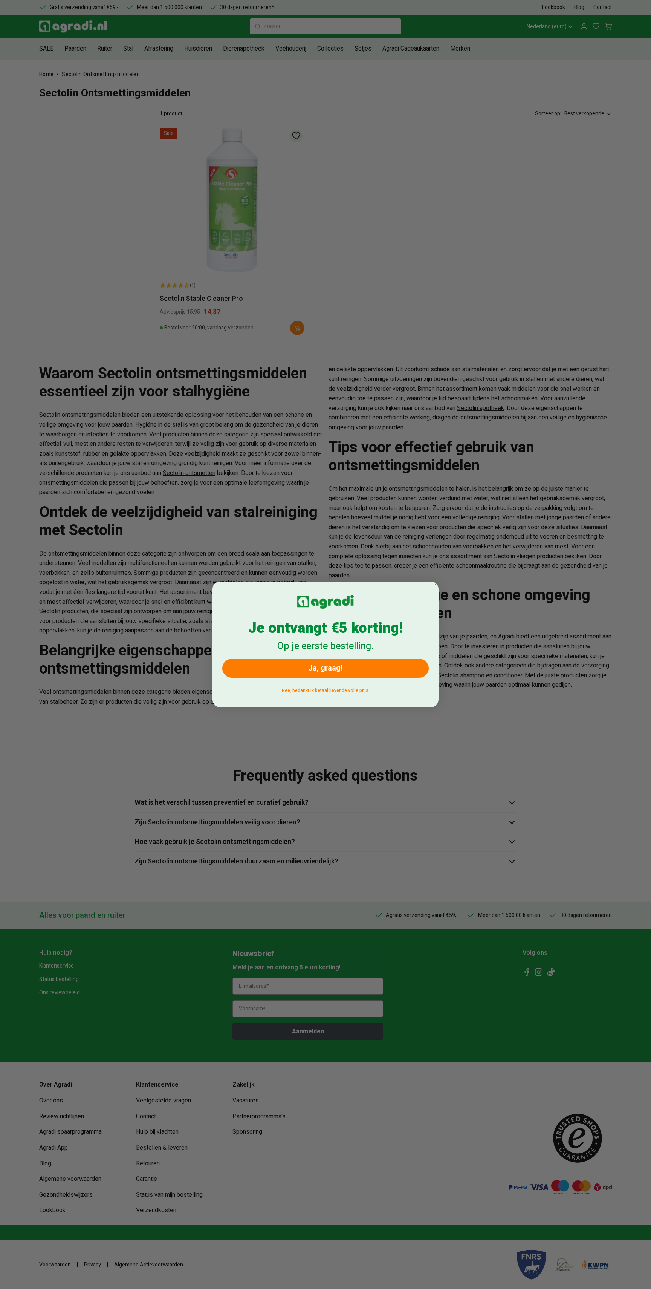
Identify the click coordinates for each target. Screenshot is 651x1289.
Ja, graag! (325, 668)
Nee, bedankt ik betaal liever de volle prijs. (326, 690)
